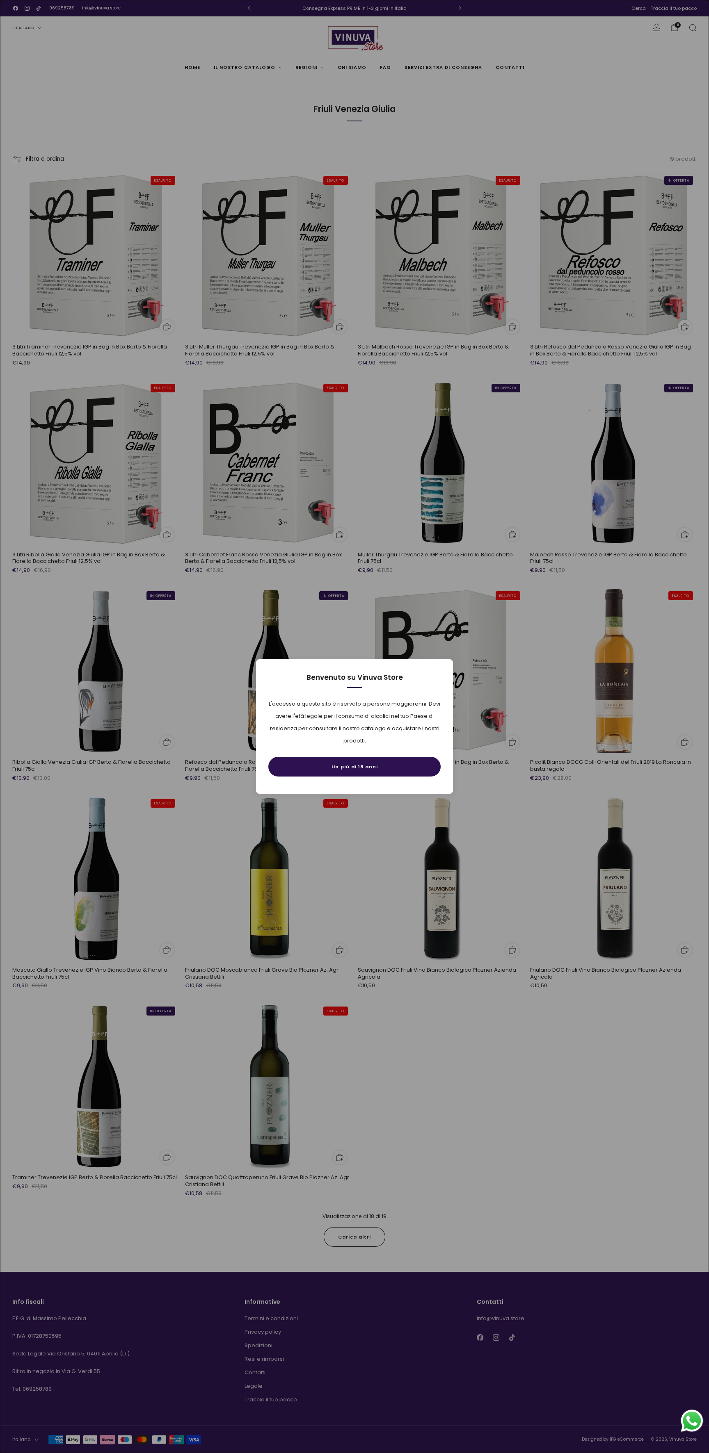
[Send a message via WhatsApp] (692, 1421)
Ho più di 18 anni (355, 766)
